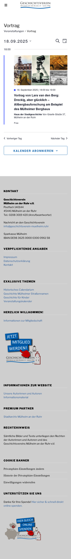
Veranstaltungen (14, 31)
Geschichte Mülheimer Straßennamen (26, 293)
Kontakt (8, 264)
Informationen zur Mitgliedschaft (23, 320)
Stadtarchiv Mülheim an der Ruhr (23, 416)
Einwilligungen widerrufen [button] (19, 482)
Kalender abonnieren (33, 151)
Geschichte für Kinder (16, 297)
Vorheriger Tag (14, 138)
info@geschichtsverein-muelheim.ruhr (26, 226)
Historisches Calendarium (19, 289)
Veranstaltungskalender (18, 301)
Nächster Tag (58, 138)
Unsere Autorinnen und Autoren (23, 393)
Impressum (10, 257)
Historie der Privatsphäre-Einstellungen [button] (27, 475)
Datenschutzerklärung (17, 261)
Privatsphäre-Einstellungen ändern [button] (24, 468)
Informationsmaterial (16, 397)
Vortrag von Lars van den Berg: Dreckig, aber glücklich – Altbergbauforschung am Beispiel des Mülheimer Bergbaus (38, 102)
